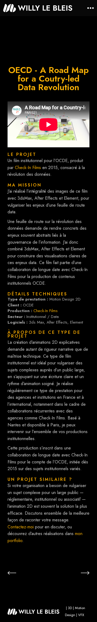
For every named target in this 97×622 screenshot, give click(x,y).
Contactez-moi (21, 527)
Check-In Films (28, 167)
